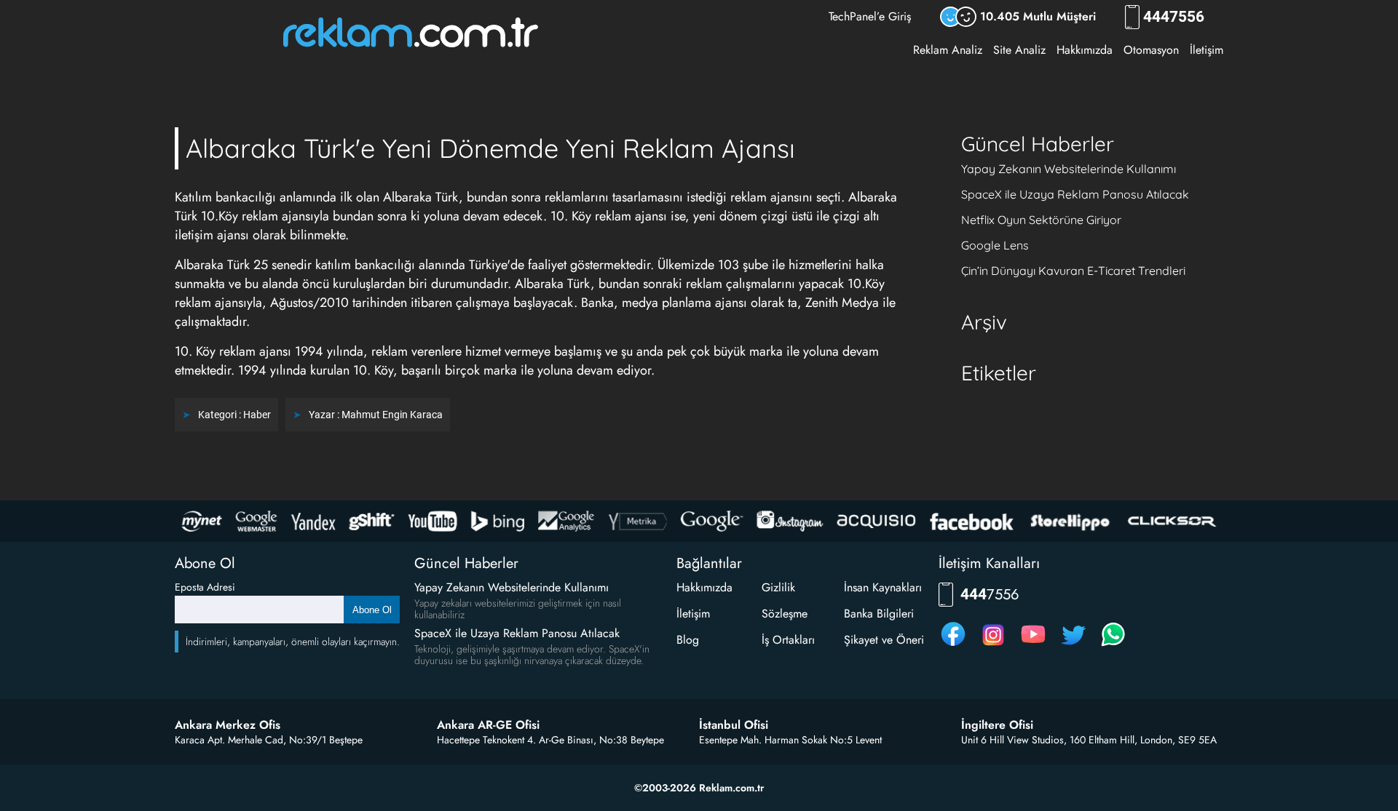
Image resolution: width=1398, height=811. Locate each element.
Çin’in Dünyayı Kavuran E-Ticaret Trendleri (1073, 270)
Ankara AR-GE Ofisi (488, 725)
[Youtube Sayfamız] (1033, 645)
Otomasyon (1151, 49)
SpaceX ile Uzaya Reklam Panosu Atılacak (1075, 194)
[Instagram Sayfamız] (993, 645)
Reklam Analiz (947, 49)
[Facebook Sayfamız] (953, 645)
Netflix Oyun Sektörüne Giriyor (1041, 219)
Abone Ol (372, 609)
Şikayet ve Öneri (884, 639)
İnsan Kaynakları (883, 587)
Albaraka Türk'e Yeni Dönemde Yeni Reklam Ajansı (490, 148)
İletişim (1206, 49)
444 (1173, 17)
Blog (687, 639)
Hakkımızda (1085, 49)
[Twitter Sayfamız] (1073, 645)
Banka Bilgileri (879, 613)
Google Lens (995, 245)
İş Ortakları (788, 639)
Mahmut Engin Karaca (392, 414)
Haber (257, 414)
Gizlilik (778, 587)
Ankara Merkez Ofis (227, 725)
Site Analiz (1019, 49)
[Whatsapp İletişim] (1113, 645)
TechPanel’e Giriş (870, 16)
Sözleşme (784, 613)
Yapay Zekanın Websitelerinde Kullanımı (1068, 168)
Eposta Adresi (205, 587)
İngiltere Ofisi (997, 725)
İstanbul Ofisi (733, 725)
